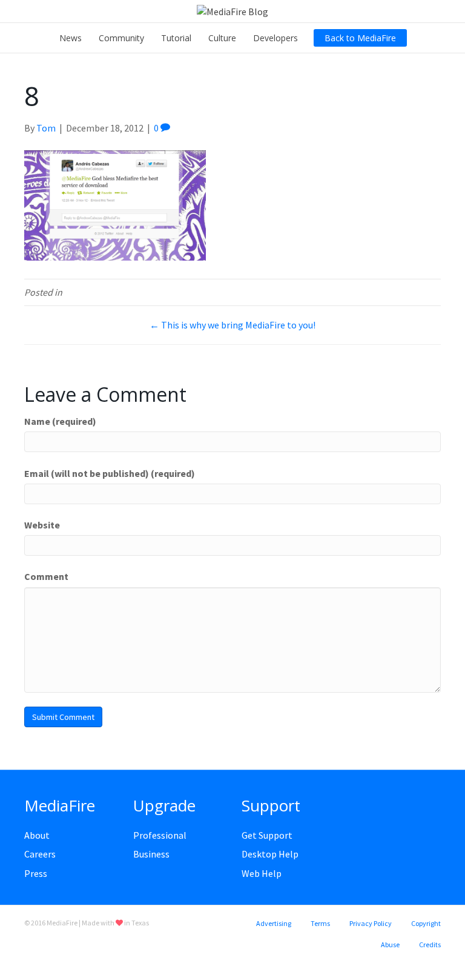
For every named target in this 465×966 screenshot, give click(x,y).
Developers (275, 38)
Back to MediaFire (360, 38)
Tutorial (176, 38)
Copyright (426, 923)
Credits (430, 944)
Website (42, 525)
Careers (40, 854)
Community (121, 38)
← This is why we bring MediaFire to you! (232, 325)
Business (151, 854)
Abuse (390, 944)
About (37, 835)
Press (35, 873)
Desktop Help (270, 854)
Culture (222, 38)
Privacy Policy (370, 923)
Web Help (262, 873)
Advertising (273, 923)
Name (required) (60, 421)
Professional (159, 835)
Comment (46, 576)
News (70, 38)
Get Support (267, 835)
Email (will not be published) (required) (109, 473)
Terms (320, 923)
